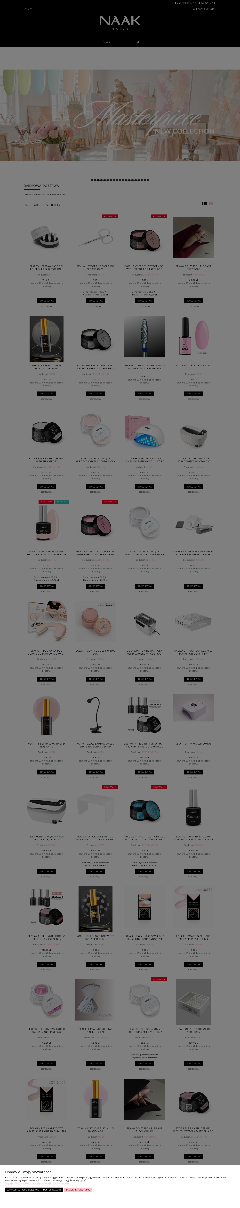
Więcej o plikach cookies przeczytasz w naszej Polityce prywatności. (38, 1183)
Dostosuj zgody (52, 1190)
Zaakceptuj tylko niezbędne (23, 1190)
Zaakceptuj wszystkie (78, 1190)
